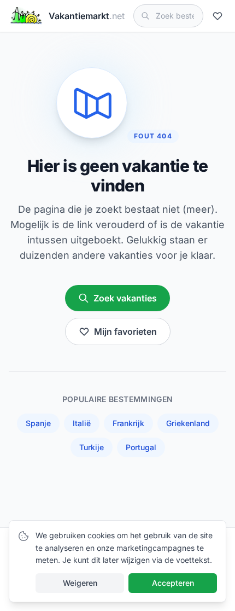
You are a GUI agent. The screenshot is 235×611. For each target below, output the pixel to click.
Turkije (91, 447)
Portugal (141, 447)
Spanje (38, 423)
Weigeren (80, 582)
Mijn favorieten (125, 331)
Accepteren (173, 582)
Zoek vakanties (125, 298)
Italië (82, 423)
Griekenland (188, 423)
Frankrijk (128, 423)
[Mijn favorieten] (219, 15)
